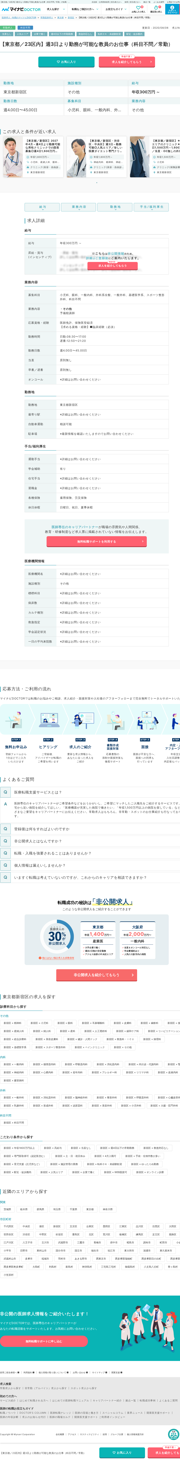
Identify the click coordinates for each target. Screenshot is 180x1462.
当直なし (6, 34)
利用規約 (28, 1372)
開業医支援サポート (158, 1413)
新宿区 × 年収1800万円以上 (19, 1147)
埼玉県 (57, 1209)
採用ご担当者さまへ (132, 2)
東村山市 (42, 1250)
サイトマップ (98, 1372)
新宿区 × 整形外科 (107, 1097)
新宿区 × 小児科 (39, 1022)
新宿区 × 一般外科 (14, 1097)
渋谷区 (26, 1234)
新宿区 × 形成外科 (43, 1105)
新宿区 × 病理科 (152, 1039)
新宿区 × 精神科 (12, 1022)
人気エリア (22, 34)
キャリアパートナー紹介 (107, 1400)
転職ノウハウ (8, 1413)
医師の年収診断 (9, 1417)
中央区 (26, 1226)
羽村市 (62, 1258)
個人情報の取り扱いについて (52, 1372)
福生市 (95, 1250)
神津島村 (87, 1266)
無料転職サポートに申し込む (44, 1341)
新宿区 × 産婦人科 (14, 1030)
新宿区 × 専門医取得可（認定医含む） (25, 1155)
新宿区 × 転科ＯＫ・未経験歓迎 (104, 1164)
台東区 (90, 1226)
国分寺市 (61, 1250)
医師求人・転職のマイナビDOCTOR (19, 17)
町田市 (163, 1242)
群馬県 (40, 1209)
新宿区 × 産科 (67, 1030)
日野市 (24, 1250)
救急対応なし (85, 34)
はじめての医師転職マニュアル (70, 1400)
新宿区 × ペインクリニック (90, 1047)
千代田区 (9, 1226)
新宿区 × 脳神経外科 (76, 1097)
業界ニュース (135, 1413)
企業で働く (39, 34)
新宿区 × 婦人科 (42, 1030)
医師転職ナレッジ (60, 1413)
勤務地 (115, 206)
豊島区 (76, 1234)
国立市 (78, 1250)
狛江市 (111, 1250)
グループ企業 (117, 1434)
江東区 (123, 1226)
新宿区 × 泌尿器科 (72, 1105)
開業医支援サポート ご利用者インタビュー (99, 1417)
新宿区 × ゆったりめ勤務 (145, 1164)
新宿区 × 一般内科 (14, 1064)
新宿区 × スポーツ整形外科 (51, 1047)
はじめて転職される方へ (34, 1400)
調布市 (147, 1242)
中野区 (43, 1234)
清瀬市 (147, 1250)
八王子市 (28, 1242)
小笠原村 (9, 1274)
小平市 (7, 1250)
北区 (91, 1234)
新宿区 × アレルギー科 (104, 1072)
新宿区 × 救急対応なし (156, 1147)
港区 (41, 1226)
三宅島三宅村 (108, 1266)
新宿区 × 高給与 (53, 1147)
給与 (43, 206)
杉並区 (59, 1234)
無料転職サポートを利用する (96, 541)
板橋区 (123, 1234)
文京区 (73, 1226)
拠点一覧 (146, 2)
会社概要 (60, 1434)
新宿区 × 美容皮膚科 (47, 1039)
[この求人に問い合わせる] (112, 261)
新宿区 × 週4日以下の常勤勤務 (117, 1147)
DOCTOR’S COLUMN (33, 1413)
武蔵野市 (63, 1242)
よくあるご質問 (168, 1400)
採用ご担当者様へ (8, 1372)
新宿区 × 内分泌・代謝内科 (143, 1064)
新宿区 (71, 17)
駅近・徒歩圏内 (134, 34)
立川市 (45, 1242)
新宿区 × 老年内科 (72, 1072)
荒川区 (106, 1234)
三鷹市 (81, 1242)
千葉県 (73, 1209)
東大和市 (129, 1250)
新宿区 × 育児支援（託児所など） (22, 1164)
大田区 (172, 1226)
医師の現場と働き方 (87, 1413)
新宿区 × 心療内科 (43, 1072)
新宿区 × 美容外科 (102, 1105)
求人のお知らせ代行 (34, 1417)
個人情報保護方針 (135, 1434)
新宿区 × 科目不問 (14, 1122)
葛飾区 (172, 1234)
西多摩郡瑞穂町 (123, 1258)
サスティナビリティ (89, 1434)
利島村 (52, 1266)
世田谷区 (9, 1234)
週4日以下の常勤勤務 (62, 34)
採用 (105, 1434)
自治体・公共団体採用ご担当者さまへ (107, 2)
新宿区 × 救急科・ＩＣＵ (120, 1039)
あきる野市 (81, 1258)
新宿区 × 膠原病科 (14, 1080)
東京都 (60, 17)
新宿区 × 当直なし (81, 1147)
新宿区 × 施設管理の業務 (64, 1164)
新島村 (69, 1266)
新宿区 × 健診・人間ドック (82, 1039)
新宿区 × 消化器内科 (108, 1064)
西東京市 (101, 1258)
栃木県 (24, 1209)
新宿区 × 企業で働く (83, 1172)
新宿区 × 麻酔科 (149, 1022)
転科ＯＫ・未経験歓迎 (109, 34)
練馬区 (139, 1234)
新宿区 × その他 (123, 1047)
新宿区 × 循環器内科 (44, 1064)
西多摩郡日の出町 (151, 1258)
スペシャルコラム (112, 1413)
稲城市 (45, 1258)
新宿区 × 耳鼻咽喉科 (93, 1022)
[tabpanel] (33, 156)
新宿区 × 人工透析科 (95, 1030)
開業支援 (115, 1372)
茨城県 (7, 1209)
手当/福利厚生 (152, 206)
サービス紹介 (8, 1400)
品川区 (139, 1226)
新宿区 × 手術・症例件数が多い (142, 1155)
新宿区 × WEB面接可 (115, 1172)
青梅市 (97, 1242)
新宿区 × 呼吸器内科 (76, 1064)
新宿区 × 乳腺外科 (14, 1105)
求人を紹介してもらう (127, 62)
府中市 (114, 1242)
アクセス (72, 1434)
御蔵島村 (130, 1266)
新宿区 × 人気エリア (51, 1172)
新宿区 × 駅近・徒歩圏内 (17, 1172)
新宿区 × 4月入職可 (105, 1155)
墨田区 (106, 1226)
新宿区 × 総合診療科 (15, 1039)
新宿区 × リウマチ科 (137, 1072)
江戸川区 (9, 1242)
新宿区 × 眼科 (65, 1022)
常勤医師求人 (46, 17)
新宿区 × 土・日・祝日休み (70, 1155)
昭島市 (130, 1242)
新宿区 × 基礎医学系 (15, 1047)
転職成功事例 (148, 1400)
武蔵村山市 (10, 1258)
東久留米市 (166, 1250)
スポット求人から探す (84, 1388)
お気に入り (68, 61)
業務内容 (79, 206)
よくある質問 (158, 2)
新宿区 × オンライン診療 (150, 1172)
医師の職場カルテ (60, 1417)
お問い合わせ (79, 1372)
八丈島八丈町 (151, 1266)
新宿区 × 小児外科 (131, 1105)
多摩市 (29, 1258)
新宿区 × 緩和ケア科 (127, 1030)
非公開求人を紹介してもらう (97, 975)
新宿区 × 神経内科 (14, 1072)
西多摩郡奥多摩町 (13, 1266)
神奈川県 (108, 1209)
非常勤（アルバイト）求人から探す (46, 1388)
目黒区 (156, 1226)
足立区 (156, 1234)
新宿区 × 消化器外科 (44, 1097)
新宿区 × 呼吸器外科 (137, 1097)
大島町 (36, 1266)
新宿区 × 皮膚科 (122, 1022)
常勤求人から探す (10, 1388)
